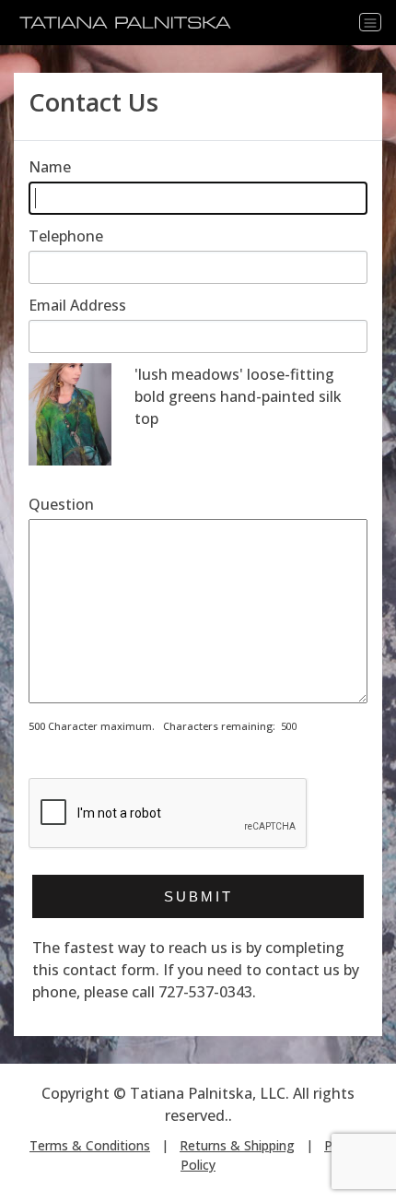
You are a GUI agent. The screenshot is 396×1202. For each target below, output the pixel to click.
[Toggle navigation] (370, 22)
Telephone (66, 236)
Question (61, 504)
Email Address (77, 305)
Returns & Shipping (237, 1145)
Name (50, 167)
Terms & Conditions (89, 1145)
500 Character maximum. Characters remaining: (152, 726)
